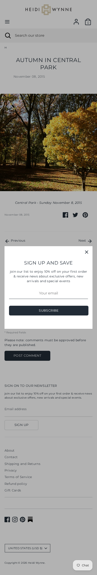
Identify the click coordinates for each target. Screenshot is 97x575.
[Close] (87, 252)
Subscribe (48, 310)
